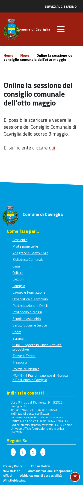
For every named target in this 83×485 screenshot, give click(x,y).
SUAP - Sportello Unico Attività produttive (37, 347)
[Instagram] (42, 452)
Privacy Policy (13, 465)
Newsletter (11, 470)
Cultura (17, 272)
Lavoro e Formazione (28, 292)
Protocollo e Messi (27, 312)
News (25, 55)
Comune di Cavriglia (33, 29)
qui (52, 147)
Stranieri (18, 338)
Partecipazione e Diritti (30, 305)
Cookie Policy (40, 465)
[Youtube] (33, 452)
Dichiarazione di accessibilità (41, 475)
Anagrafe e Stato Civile (30, 253)
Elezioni (18, 279)
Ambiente (19, 239)
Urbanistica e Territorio (30, 299)
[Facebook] (13, 452)
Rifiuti (7, 475)
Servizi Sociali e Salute (29, 325)
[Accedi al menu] (61, 29)
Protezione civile (25, 246)
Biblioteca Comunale (28, 259)
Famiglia (18, 286)
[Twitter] (23, 452)
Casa (16, 266)
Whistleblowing (14, 480)
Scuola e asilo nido (26, 318)
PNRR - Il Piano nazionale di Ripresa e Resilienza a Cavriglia (40, 377)
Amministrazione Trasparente (50, 470)
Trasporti (19, 362)
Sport (16, 332)
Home (9, 55)
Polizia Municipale (25, 369)
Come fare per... (23, 231)
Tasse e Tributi (24, 355)
